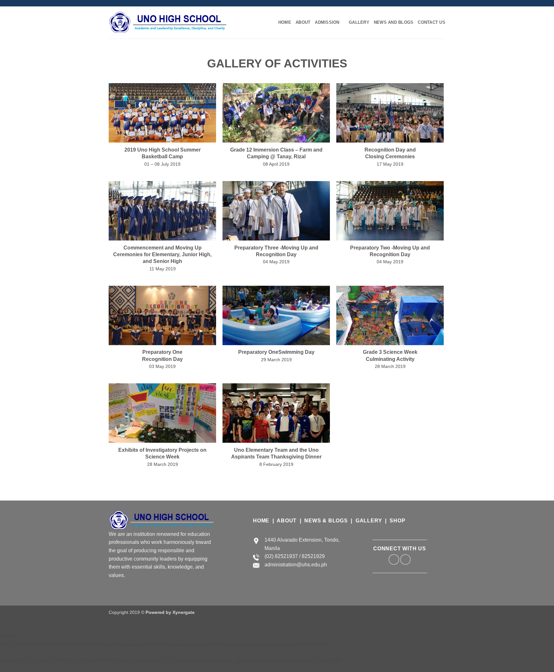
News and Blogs (394, 22)
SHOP (397, 520)
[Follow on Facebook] (112, 3)
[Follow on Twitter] (118, 3)
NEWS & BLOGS (326, 520)
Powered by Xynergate (170, 612)
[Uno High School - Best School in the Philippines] (168, 22)
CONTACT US (431, 22)
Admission (327, 22)
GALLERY (359, 22)
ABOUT (287, 520)
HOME (284, 22)
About (303, 22)
